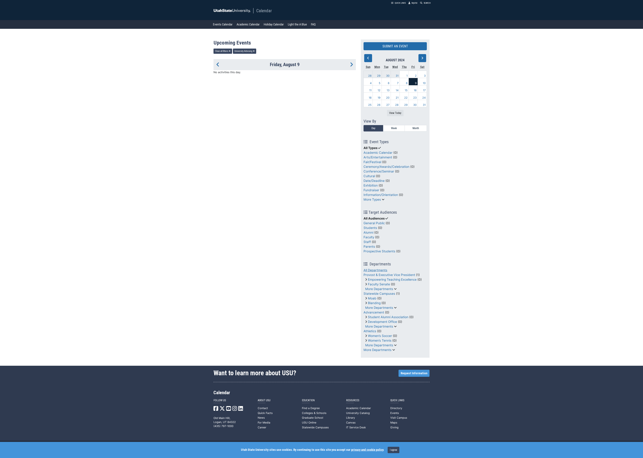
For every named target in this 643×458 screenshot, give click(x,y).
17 (424, 90)
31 (397, 75)
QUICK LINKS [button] (400, 3)
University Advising (243, 51)
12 (379, 90)
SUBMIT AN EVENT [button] (395, 46)
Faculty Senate (379, 284)
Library (350, 417)
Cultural (369, 176)
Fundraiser (371, 190)
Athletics (370, 331)
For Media (264, 422)
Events (394, 413)
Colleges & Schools (314, 413)
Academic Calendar (248, 24)
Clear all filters (222, 51)
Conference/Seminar (379, 171)
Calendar (264, 10)
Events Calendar (223, 24)
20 (387, 97)
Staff (367, 242)
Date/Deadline (374, 181)
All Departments (375, 270)
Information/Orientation (381, 195)
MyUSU (414, 3)
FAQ (313, 24)
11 (370, 90)
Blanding (374, 303)
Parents (369, 247)
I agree (393, 449)
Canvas (350, 422)
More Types (372, 199)
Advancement (374, 312)
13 (388, 90)
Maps (393, 422)
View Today (395, 113)
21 (397, 97)
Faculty (369, 237)
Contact (263, 408)
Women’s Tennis (379, 340)
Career (262, 427)
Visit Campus (398, 417)
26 (378, 105)
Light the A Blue (297, 24)
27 (387, 105)
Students (370, 228)
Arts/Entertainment (378, 157)
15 (406, 90)
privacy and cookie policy (367, 450)
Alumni (368, 232)
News (261, 417)
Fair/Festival (372, 162)
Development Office (382, 322)
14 (397, 90)
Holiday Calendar (274, 24)
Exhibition (371, 185)
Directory (396, 408)
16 (415, 90)
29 (378, 75)
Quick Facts (265, 413)
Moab (372, 298)
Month (415, 128)
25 (370, 105)
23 (415, 97)
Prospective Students (379, 251)
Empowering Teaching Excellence (392, 279)
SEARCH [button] (427, 3)
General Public (374, 223)
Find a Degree (311, 408)
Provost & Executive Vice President (389, 275)
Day (373, 128)
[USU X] (222, 409)
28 (370, 75)
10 (424, 83)
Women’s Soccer (380, 336)
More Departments (379, 289)
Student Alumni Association (388, 317)
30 (387, 75)
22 (406, 97)
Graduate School (312, 417)
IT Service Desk (356, 427)
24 (424, 97)
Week (394, 128)
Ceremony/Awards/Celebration (386, 167)
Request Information (414, 373)
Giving (394, 427)
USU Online (309, 422)
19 (379, 97)
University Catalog (358, 413)
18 (370, 97)
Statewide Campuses (379, 294)
